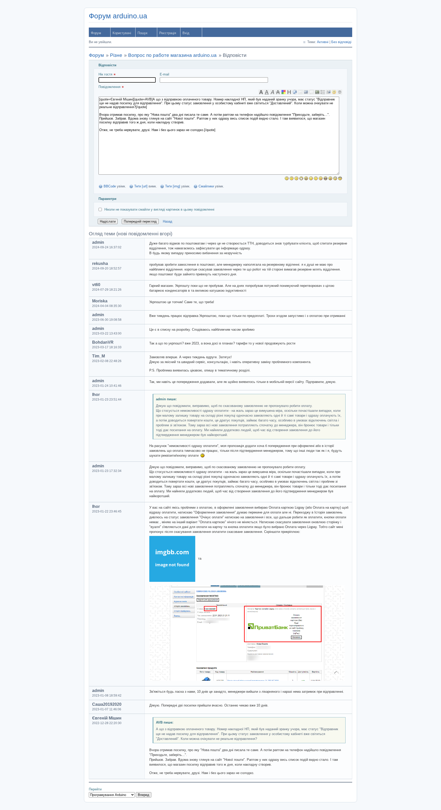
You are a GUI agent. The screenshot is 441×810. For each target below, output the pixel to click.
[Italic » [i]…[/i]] (272, 92)
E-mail (164, 74)
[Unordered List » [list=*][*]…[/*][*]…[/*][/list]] (322, 92)
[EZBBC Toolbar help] (339, 92)
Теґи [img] (172, 186)
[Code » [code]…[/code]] (317, 92)
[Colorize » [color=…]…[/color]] (283, 92)
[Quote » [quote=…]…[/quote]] (311, 92)
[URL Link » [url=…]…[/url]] (294, 92)
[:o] (306, 178)
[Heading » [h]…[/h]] (289, 92)
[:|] (291, 178)
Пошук (143, 33)
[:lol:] (325, 178)
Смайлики (206, 186)
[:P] (320, 178)
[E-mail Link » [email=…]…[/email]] (300, 92)
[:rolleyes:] (335, 178)
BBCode (110, 186)
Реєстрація (167, 33)
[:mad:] (330, 178)
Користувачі (122, 33)
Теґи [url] (141, 186)
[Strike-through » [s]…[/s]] (277, 92)
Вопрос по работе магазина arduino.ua (172, 55)
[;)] (311, 178)
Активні (322, 42)
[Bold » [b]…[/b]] (261, 92)
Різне (116, 55)
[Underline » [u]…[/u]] (266, 92)
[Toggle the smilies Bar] (334, 92)
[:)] (287, 178)
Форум (96, 33)
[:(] (296, 178)
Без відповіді (341, 42)
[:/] (316, 178)
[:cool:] (340, 178)
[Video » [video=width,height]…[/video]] (328, 92)
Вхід (185, 33)
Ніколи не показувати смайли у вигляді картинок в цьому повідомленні (159, 209)
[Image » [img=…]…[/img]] (306, 92)
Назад (167, 221)
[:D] (301, 178)
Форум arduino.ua (118, 16)
